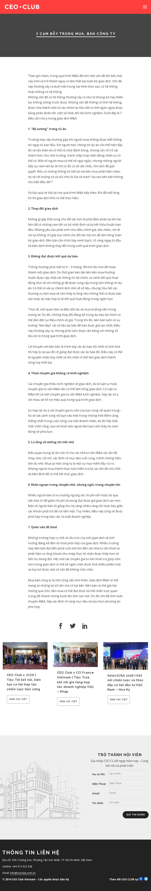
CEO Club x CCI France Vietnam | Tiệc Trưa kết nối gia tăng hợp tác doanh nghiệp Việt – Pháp (75, 682)
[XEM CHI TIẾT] (18, 703)
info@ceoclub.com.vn (23, 873)
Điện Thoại (99, 784)
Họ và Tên (98, 774)
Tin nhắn (97, 803)
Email (95, 793)
